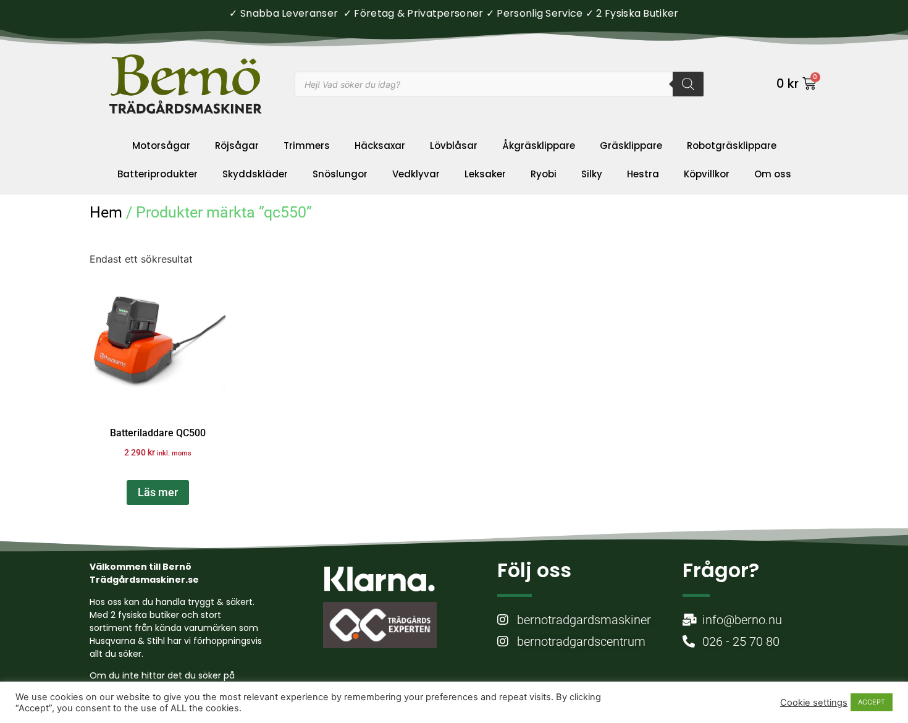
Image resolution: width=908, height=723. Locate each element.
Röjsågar (237, 145)
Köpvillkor (706, 173)
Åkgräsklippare (538, 145)
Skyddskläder (255, 173)
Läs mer (158, 492)
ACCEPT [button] (871, 702)
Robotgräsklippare (731, 145)
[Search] (688, 84)
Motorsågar (161, 145)
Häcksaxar (380, 145)
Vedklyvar (416, 173)
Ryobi (544, 173)
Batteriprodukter (157, 173)
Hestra (643, 173)
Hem (106, 212)
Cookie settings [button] (813, 702)
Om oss (772, 173)
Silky (591, 173)
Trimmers (307, 145)
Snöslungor (340, 173)
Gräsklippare (631, 145)
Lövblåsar (453, 145)
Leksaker (485, 173)
